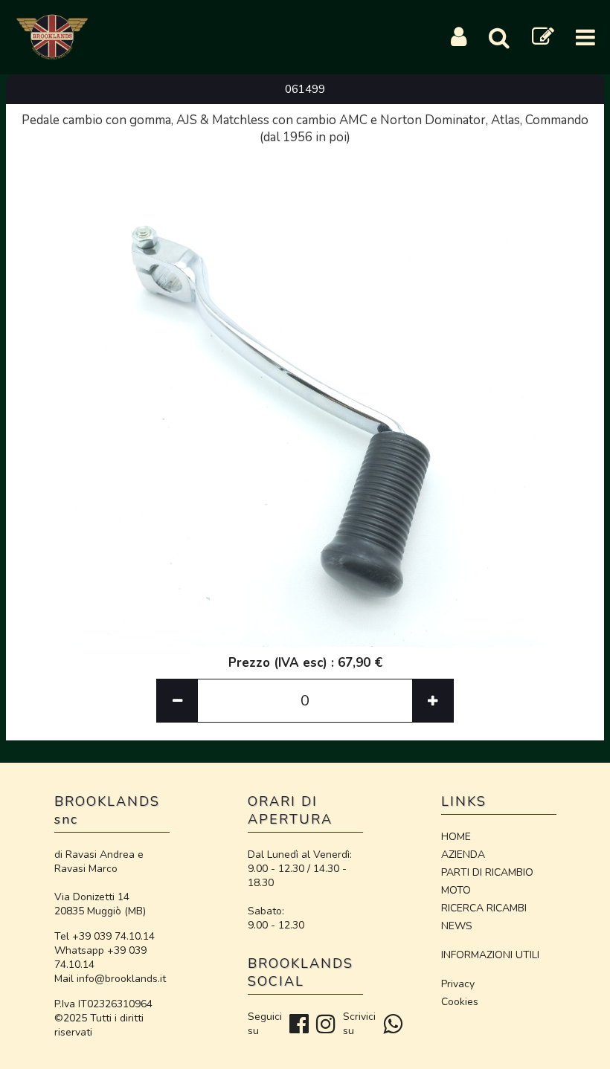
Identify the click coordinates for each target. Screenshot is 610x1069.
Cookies (459, 1002)
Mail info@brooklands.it (110, 979)
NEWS (456, 926)
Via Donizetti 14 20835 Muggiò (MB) (100, 904)
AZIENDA (463, 854)
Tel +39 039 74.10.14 (104, 936)
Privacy (458, 984)
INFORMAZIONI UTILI (490, 955)
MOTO (456, 890)
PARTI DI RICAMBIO (487, 872)
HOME (456, 837)
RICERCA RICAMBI (484, 908)
